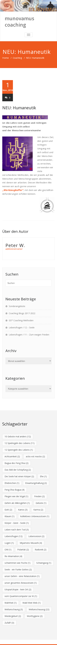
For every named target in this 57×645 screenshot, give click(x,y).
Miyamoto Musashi (31, 542)
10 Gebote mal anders (18, 436)
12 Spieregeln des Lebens (19, 449)
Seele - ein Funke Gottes (18, 569)
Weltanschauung (39, 609)
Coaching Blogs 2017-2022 (22, 313)
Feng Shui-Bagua (14, 489)
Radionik (40, 549)
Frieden (39, 496)
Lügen (9, 542)
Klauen (9, 516)
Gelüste (41, 503)
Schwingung (43, 562)
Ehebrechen (12, 483)
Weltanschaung (14, 609)
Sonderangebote (17, 306)
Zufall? (9, 622)
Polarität (23, 549)
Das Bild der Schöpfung (18, 469)
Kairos (23, 509)
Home (5, 57)
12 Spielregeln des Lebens (20, 443)
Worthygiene (35, 616)
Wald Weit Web (31, 602)
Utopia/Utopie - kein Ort (18, 589)
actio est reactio (35, 456)
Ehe (43, 476)
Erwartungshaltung (36, 483)
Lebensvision (36, 536)
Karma (38, 509)
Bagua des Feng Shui (16, 463)
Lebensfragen (13, 536)
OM (8, 549)
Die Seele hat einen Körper (19, 476)
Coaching (17, 57)
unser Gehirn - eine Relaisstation (22, 576)
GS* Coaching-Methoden (21, 320)
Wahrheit (11, 602)
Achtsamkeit (12, 456)
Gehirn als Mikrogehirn (17, 503)
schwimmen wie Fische (17, 562)
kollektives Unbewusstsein (34, 516)
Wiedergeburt (13, 616)
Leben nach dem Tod (17, 529)
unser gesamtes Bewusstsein (21, 582)
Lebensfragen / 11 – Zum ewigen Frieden (29, 334)
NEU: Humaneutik (19, 107)
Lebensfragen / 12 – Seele (22, 327)
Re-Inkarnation (13, 556)
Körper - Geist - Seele (17, 523)
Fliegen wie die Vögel (16, 496)
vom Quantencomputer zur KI (21, 596)
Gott (8, 509)
